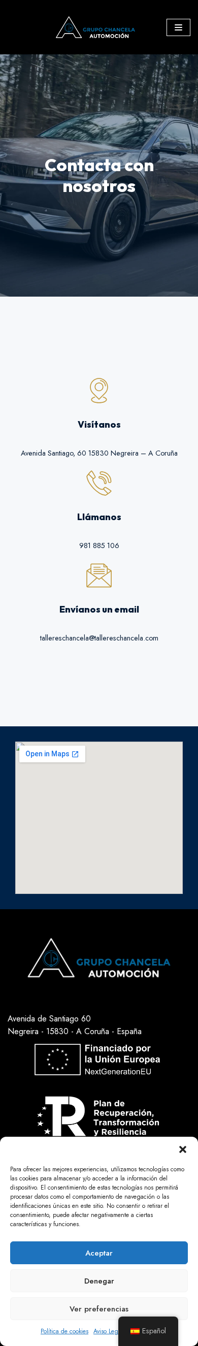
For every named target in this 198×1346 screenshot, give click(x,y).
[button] (183, 1149)
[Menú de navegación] (178, 27)
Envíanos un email (99, 609)
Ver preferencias (99, 1309)
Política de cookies (64, 1331)
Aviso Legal (108, 1331)
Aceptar (99, 1253)
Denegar (99, 1281)
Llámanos (99, 517)
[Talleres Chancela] (98, 27)
